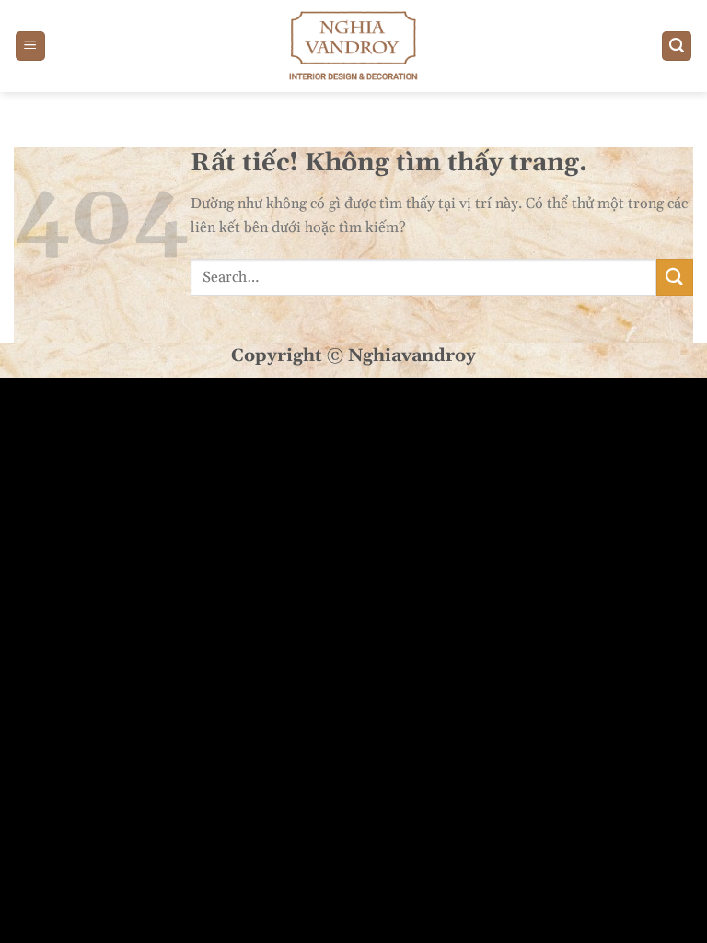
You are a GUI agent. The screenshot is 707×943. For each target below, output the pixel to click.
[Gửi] (674, 277)
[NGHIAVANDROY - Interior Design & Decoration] (353, 46)
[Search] (676, 46)
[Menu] (30, 46)
